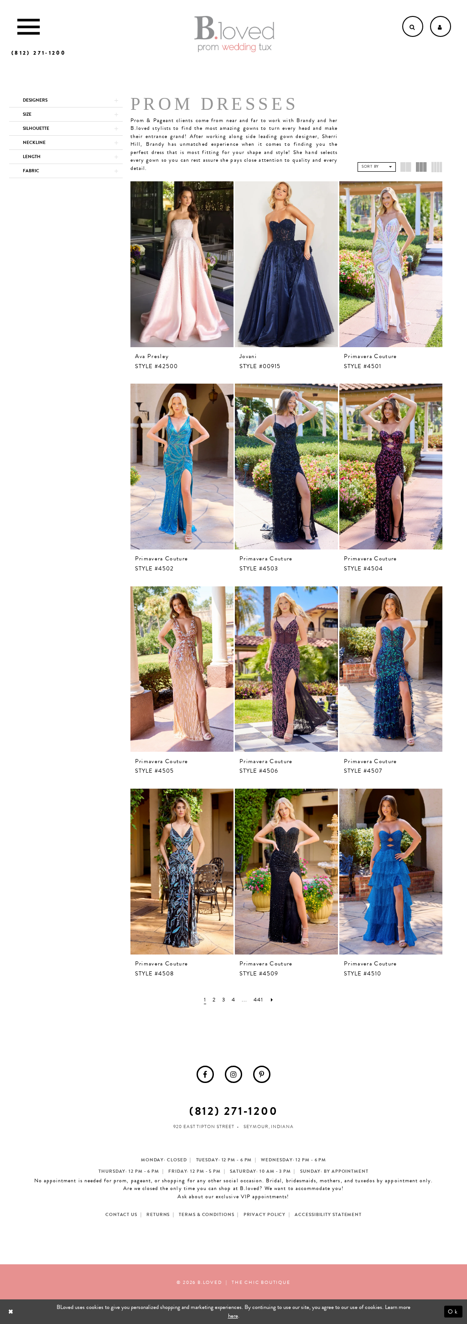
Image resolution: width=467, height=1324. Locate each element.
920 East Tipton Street (203, 1126)
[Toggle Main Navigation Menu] (28, 26)
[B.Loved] (234, 34)
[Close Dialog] (12, 1311)
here (233, 1315)
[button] (66, 100)
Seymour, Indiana (268, 1126)
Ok (453, 1311)
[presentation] (182, 264)
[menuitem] (205, 1074)
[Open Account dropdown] (440, 26)
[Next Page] (272, 1000)
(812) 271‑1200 (233, 1111)
